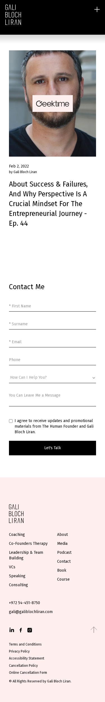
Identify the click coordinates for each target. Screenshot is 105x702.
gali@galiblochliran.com (31, 611)
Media (62, 543)
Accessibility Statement (26, 658)
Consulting (18, 585)
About (62, 534)
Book (61, 570)
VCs (12, 567)
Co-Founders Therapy (28, 543)
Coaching (17, 534)
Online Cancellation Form (28, 673)
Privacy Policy (19, 651)
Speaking (17, 576)
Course (63, 579)
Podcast (64, 552)
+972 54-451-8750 (24, 602)
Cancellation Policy (23, 666)
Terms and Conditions (25, 644)
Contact (64, 561)
